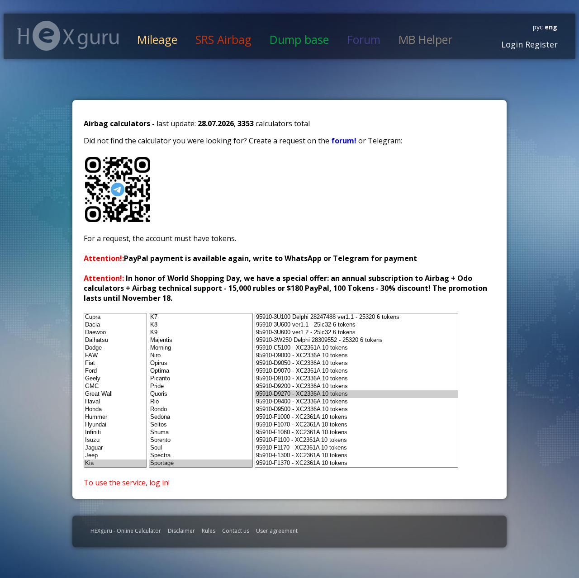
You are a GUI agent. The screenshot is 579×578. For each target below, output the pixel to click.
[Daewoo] (115, 332)
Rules (208, 531)
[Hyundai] (115, 425)
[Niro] (200, 356)
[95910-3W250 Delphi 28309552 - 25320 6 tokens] (356, 340)
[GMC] (115, 386)
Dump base (299, 39)
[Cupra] (115, 317)
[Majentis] (200, 340)
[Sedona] (200, 417)
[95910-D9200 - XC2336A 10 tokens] (356, 386)
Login (512, 44)
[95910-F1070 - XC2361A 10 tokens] (356, 425)
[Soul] (200, 448)
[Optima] (200, 371)
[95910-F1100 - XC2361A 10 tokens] (356, 440)
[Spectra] (200, 456)
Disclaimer (181, 531)
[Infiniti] (115, 432)
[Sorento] (200, 440)
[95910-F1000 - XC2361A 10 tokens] (356, 417)
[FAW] (115, 356)
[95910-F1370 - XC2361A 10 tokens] (356, 463)
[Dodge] (115, 348)
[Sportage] (200, 463)
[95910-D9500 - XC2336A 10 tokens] (356, 409)
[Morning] (200, 348)
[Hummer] (115, 417)
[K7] (200, 317)
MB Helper (425, 39)
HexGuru (68, 36)
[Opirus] (200, 363)
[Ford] (115, 371)
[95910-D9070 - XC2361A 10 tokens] (356, 371)
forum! (344, 141)
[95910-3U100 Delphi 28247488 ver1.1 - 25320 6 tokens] (356, 317)
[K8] (200, 325)
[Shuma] (200, 432)
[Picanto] (200, 379)
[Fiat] (115, 363)
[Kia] (115, 463)
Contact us (235, 531)
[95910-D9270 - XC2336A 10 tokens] (356, 394)
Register (540, 44)
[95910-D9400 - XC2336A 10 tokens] (356, 402)
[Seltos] (200, 425)
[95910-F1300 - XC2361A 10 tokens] (356, 456)
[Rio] (200, 402)
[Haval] (115, 402)
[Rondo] (200, 409)
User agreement (277, 531)
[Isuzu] (115, 440)
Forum (363, 39)
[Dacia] (115, 325)
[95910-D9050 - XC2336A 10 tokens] (356, 363)
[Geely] (115, 379)
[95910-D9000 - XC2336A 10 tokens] (356, 356)
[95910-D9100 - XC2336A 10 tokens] (356, 379)
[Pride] (200, 386)
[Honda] (115, 409)
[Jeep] (115, 456)
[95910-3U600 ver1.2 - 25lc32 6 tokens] (356, 332)
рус (538, 27)
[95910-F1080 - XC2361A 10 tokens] (356, 432)
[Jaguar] (115, 448)
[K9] (200, 332)
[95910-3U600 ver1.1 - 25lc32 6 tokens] (356, 325)
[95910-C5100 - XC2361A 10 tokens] (356, 348)
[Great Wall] (115, 394)
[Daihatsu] (115, 340)
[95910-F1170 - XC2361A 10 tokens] (356, 448)
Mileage (157, 39)
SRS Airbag (223, 39)
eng (550, 27)
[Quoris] (200, 394)
